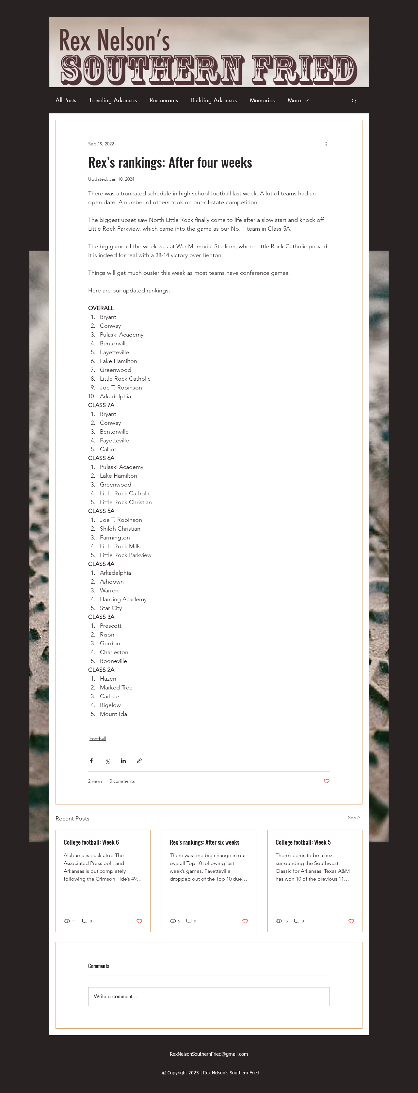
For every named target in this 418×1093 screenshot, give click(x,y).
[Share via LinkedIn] (123, 761)
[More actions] (326, 144)
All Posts (66, 100)
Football (97, 738)
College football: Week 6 (91, 842)
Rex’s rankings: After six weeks (204, 842)
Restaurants (164, 100)
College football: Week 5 (303, 842)
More (294, 100)
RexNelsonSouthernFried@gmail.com (209, 1054)
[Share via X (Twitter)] (107, 761)
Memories (262, 100)
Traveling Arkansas (113, 100)
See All (355, 817)
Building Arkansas (214, 100)
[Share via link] (139, 761)
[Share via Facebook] (91, 761)
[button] (354, 100)
